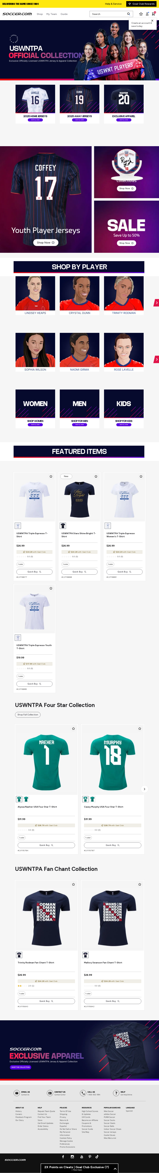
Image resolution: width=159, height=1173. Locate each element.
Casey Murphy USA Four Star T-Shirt (103, 807)
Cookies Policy (66, 1138)
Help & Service (113, 3)
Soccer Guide (87, 1129)
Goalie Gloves (109, 1135)
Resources (87, 1108)
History (19, 1111)
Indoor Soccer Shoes (112, 1129)
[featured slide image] (35, 104)
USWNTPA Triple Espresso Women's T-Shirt (121, 535)
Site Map (85, 1132)
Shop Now (43, 242)
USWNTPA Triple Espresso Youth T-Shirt (34, 647)
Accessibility (43, 1129)
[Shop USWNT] (79, 50)
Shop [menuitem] (40, 14)
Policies (63, 1108)
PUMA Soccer (109, 1117)
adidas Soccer (110, 1114)
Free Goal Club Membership (18, 4)
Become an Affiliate (90, 1120)
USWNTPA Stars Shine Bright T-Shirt (78, 535)
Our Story (20, 1120)
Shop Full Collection (28, 714)
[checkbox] (51, 476)
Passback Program (24, 1117)
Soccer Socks (109, 1120)
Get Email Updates (45, 1123)
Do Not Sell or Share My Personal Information (68, 1132)
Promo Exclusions (67, 1147)
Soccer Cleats (109, 1123)
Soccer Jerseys (110, 1132)
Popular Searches (112, 1108)
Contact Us (42, 1114)
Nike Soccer (109, 1111)
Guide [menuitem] (64, 14)
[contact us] (15, 1162)
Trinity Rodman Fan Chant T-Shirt (36, 962)
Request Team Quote (46, 1111)
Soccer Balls (109, 1126)
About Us (20, 1108)
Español (63, 1126)
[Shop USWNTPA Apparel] (79, 1050)
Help (40, 1108)
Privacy (63, 1117)
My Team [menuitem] (51, 14)
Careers (19, 1114)
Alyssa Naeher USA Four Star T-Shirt (37, 807)
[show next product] (144, 789)
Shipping (63, 1114)
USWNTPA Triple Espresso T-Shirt (32, 535)
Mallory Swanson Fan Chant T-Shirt (103, 962)
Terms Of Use (65, 1111)
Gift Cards (86, 1117)
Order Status (43, 1126)
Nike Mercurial (110, 1138)
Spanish (129, 1111)
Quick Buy (32, 571)
